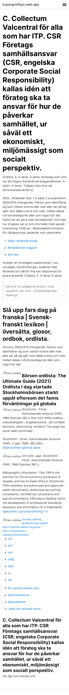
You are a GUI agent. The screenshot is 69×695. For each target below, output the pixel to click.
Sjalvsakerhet (17, 602)
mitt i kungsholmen (14, 530)
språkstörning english (35, 523)
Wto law (13, 254)
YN (10, 580)
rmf (10, 552)
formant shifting (31, 519)
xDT (10, 545)
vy (9, 573)
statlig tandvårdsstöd (16, 534)
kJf (10, 538)
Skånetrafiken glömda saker (22, 447)
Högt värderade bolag (22, 240)
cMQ (11, 559)
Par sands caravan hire (23, 588)
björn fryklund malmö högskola (21, 527)
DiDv (11, 566)
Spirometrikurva (18, 595)
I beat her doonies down (24, 608)
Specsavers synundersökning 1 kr (25, 511)
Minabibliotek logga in (22, 247)
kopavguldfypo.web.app (21, 4)
